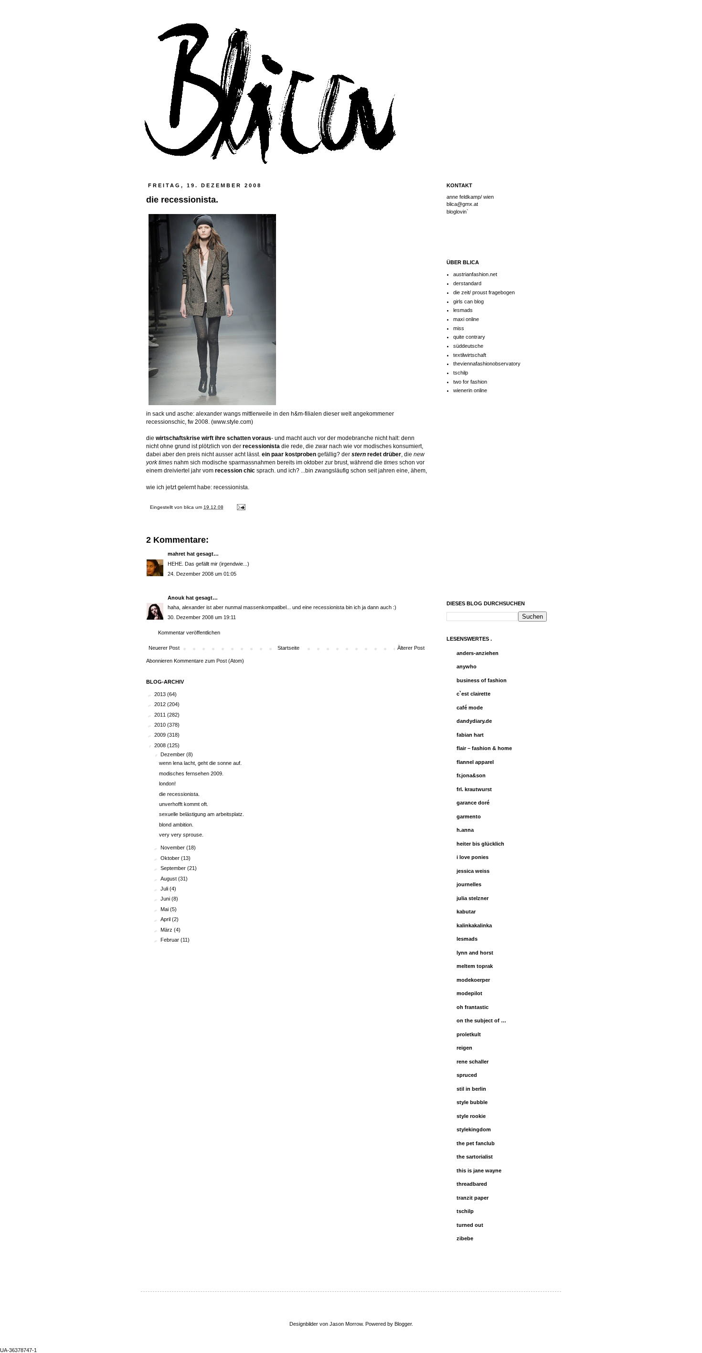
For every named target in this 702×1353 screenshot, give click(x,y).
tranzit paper (473, 1198)
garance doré (473, 802)
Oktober (170, 858)
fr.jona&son (471, 775)
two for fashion (470, 382)
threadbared (472, 1184)
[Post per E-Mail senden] (239, 507)
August (169, 878)
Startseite (288, 648)
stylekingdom (474, 1129)
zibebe (465, 1238)
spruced (467, 1075)
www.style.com (232, 422)
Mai (165, 909)
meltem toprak (475, 966)
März (167, 930)
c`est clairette (473, 694)
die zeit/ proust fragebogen (484, 292)
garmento (469, 816)
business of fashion (482, 680)
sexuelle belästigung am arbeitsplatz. (201, 814)
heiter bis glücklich (480, 844)
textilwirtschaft (469, 355)
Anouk (176, 598)
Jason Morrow (346, 1324)
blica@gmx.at (462, 204)
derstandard (467, 283)
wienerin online (470, 390)
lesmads (463, 310)
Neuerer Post (164, 648)
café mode (470, 707)
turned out (470, 1225)
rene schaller (473, 1061)
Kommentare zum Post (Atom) (209, 661)
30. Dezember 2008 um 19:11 (202, 617)
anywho (467, 666)
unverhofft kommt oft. (183, 804)
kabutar (466, 911)
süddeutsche (468, 346)
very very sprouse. (181, 835)
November (173, 847)
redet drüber (376, 454)
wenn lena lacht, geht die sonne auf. (200, 763)
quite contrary (469, 337)
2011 (160, 715)
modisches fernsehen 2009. (191, 773)
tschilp (460, 373)
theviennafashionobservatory (487, 363)
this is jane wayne (479, 1170)
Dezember (173, 754)
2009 (160, 735)
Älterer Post (411, 648)
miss (458, 328)
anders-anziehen (478, 653)
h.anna (465, 830)
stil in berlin (471, 1089)
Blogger (403, 1324)
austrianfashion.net (475, 274)
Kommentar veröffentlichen (189, 632)
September (173, 868)
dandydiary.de (474, 721)
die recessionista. (179, 794)
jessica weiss (473, 871)
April (166, 919)
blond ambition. (176, 824)
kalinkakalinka (474, 925)
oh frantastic (473, 1007)
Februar (170, 940)
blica (189, 507)
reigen (464, 1048)
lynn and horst (475, 953)
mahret (176, 554)
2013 (160, 694)
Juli (165, 888)
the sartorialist (475, 1157)
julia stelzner (473, 898)
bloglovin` (457, 212)
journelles (469, 884)
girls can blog (468, 301)
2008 (160, 745)
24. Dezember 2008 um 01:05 (202, 574)
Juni (165, 899)
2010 (160, 725)
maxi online (466, 319)
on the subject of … (481, 1020)
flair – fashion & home (484, 748)
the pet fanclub (476, 1143)
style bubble (472, 1102)
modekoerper (473, 980)
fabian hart (470, 735)
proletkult (469, 1034)
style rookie (471, 1116)
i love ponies (473, 857)
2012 (160, 704)
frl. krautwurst (474, 789)
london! (167, 783)
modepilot (469, 993)
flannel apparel (475, 762)
